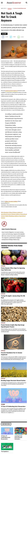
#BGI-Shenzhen (4, 212)
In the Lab (10, 8)
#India (6, 216)
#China (10, 212)
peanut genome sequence (11, 90)
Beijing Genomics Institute (11, 201)
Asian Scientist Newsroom (20, 8)
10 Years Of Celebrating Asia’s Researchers (13, 406)
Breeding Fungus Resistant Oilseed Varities (13, 380)
